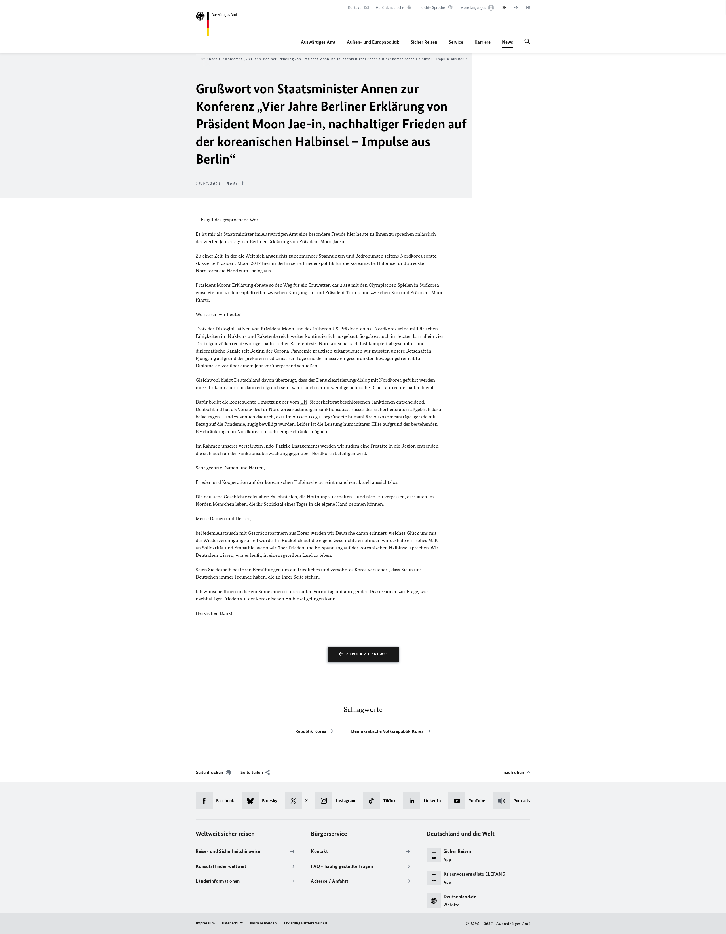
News (507, 43)
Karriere (482, 42)
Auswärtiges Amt (318, 42)
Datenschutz (232, 923)
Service (456, 42)
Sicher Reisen (424, 42)
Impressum (205, 923)
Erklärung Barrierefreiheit (305, 923)
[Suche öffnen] (527, 42)
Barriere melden (263, 923)
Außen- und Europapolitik (373, 42)
